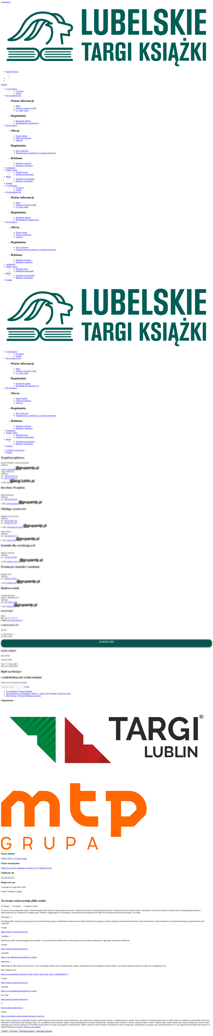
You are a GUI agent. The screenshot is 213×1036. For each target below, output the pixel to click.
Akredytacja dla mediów (25, 179)
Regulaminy (26, 693)
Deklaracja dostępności (25, 174)
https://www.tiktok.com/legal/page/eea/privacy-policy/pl (22, 1016)
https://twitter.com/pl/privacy (12, 1008)
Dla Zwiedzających (13, 96)
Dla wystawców (22, 151)
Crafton (19, 891)
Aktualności (10, 168)
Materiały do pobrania (24, 181)
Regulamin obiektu (23, 121)
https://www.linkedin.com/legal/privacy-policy (19, 957)
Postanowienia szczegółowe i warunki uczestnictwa (36, 153)
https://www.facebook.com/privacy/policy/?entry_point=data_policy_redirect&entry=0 (34, 974)
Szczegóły (17, 906)
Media (8, 177)
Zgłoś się (19, 140)
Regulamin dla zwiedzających (27, 123)
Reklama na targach (23, 163)
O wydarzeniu (11, 89)
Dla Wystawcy (11, 125)
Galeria (18, 93)
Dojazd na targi (22, 172)
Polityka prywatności (32, 1027)
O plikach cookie (31, 906)
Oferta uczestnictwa (23, 138)
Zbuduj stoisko (21, 136)
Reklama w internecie (24, 166)
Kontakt (9, 183)
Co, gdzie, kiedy (22, 110)
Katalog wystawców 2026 (26, 108)
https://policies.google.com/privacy (14, 932)
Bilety (18, 106)
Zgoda (6, 906)
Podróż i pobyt (11, 170)
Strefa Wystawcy (12, 72)
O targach (19, 91)
